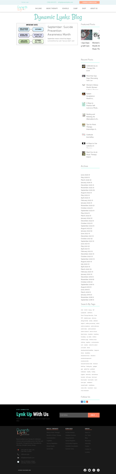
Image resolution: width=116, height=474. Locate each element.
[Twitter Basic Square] (84, 402)
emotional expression (86, 358)
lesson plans (84, 380)
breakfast (90, 334)
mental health (84, 385)
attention (95, 321)
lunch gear (83, 382)
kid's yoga (88, 377)
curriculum (83, 348)
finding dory (89, 366)
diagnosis (96, 350)
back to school (93, 331)
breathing (96, 334)
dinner (82, 353)
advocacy (94, 318)
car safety (89, 337)
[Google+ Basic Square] (87, 402)
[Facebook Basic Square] (82, 402)
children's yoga (84, 340)
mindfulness (91, 385)
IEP (93, 310)
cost (82, 345)
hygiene (83, 374)
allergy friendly (84, 321)
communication (95, 342)
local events (91, 380)
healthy (89, 372)
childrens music (93, 340)
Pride (95, 315)
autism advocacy (95, 326)
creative (86, 345)
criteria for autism (93, 345)
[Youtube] (89, 470)
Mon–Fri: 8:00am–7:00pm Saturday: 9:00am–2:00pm (28, 462)
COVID (85, 310)
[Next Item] (97, 35)
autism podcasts (92, 329)
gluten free (86, 369)
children (94, 337)
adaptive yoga (87, 318)
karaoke (83, 377)
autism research (85, 331)
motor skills (84, 388)
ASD (82, 310)
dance (88, 348)
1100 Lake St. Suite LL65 (28, 450)
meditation (89, 382)
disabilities (87, 353)
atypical (83, 323)
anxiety (90, 321)
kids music (94, 377)
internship (88, 374)
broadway (83, 337)
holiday (93, 372)
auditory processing (90, 323)
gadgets (95, 366)
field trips (83, 366)
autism (97, 323)
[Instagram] (98, 470)
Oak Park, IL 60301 (26, 451)
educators (93, 356)
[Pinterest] (93, 470)
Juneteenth (83, 313)
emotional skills (84, 361)
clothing (83, 342)
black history (84, 334)
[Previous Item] (83, 35)
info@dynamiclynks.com (27, 458)
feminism (95, 364)
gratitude (92, 369)
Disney (90, 310)
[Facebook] (85, 470)
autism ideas (84, 329)
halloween (83, 372)
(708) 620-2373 (51, 2)
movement (90, 388)
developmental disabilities (87, 350)
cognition (88, 342)
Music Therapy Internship (87, 315)
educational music (85, 356)
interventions (95, 374)
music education (85, 391)
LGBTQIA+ (90, 313)
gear (82, 369)
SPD (82, 318)
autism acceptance (85, 326)
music (95, 388)
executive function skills (86, 364)
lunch (96, 380)
